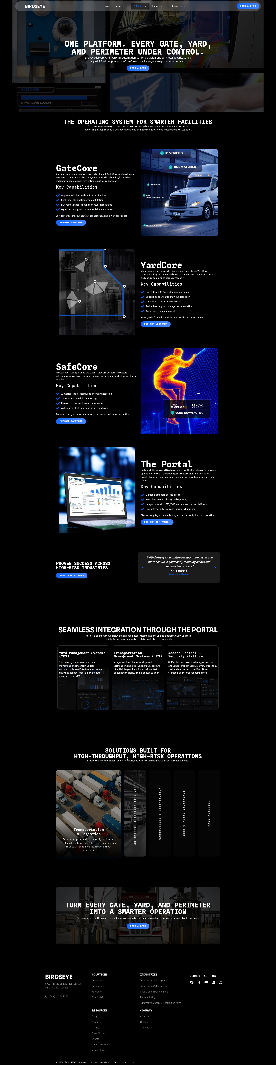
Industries (157, 6)
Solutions (138, 6)
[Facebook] (192, 982)
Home (107, 6)
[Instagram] (220, 982)
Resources (177, 6)
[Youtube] (206, 982)
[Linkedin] (213, 982)
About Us (119, 6)
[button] (142, 567)
